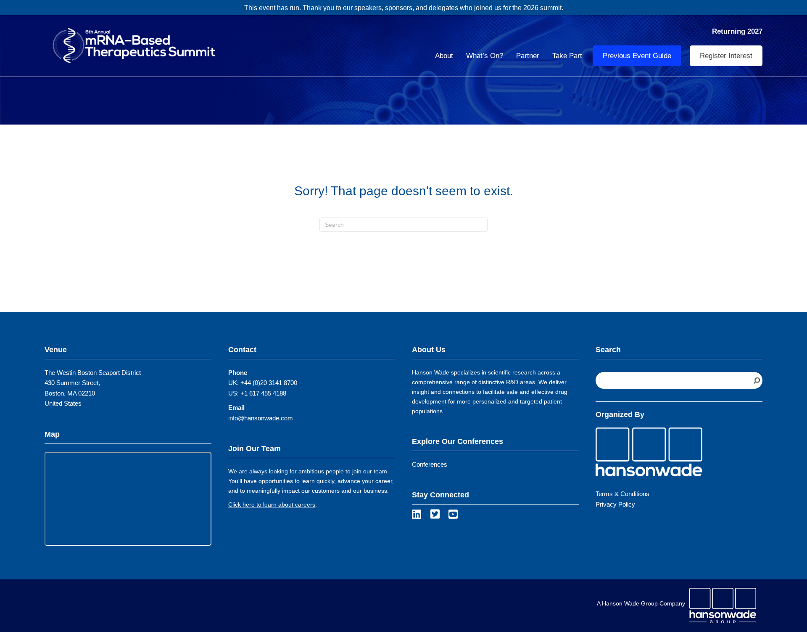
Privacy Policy (615, 504)
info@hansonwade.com (260, 418)
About (444, 56)
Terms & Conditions (622, 493)
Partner (527, 56)
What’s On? (484, 56)
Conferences (429, 464)
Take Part (567, 56)
